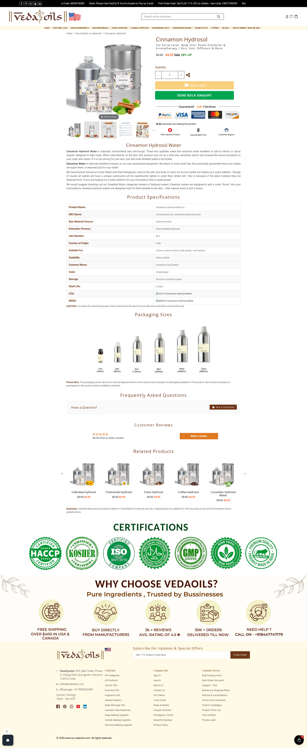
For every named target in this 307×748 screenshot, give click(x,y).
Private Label (209, 719)
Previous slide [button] (64, 130)
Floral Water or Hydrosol (89, 33)
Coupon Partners (163, 710)
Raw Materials (101, 28)
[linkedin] (40, 3)
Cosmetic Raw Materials (117, 710)
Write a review (199, 436)
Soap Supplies (121, 28)
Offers (216, 28)
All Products (111, 680)
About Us (158, 685)
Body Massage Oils (115, 705)
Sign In (157, 675)
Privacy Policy (161, 724)
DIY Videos (159, 695)
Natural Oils (61, 28)
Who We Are (254, 28)
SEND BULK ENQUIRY (194, 95)
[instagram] (31, 3)
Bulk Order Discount (213, 680)
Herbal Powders (113, 700)
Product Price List (211, 710)
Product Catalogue (212, 705)
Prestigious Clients (163, 714)
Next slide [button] (153, 130)
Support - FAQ (209, 685)
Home (69, 33)
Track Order (239, 28)
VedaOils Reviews (163, 719)
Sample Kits (203, 28)
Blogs (227, 28)
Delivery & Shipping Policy (216, 690)
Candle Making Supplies (118, 719)
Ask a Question (224, 407)
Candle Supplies (141, 28)
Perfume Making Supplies (118, 724)
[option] (74, 130)
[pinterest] (26, 3)
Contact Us (159, 690)
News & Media (161, 705)
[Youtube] (35, 3)
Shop (48, 28)
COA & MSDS (209, 714)
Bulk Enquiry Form (212, 675)
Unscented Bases (183, 28)
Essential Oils (112, 690)
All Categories (112, 675)
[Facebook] (22, 3)
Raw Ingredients (81, 28)
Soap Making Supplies (117, 714)
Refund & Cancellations (214, 695)
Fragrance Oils (162, 28)
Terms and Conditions (214, 700)
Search (157, 680)
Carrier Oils (111, 685)
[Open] (7, 740)
